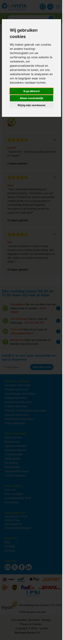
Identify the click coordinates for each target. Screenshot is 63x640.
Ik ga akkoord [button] (31, 91)
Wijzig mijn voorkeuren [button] (32, 105)
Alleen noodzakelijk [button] (31, 98)
